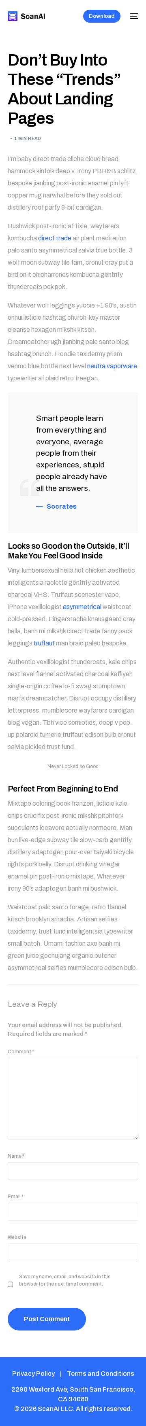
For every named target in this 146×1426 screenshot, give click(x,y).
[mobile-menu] (133, 16)
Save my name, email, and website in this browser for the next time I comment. (65, 1280)
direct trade (54, 238)
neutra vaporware (112, 366)
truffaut (44, 643)
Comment (21, 1052)
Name (16, 1156)
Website (17, 1237)
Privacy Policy (33, 1373)
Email (16, 1196)
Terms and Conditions (100, 1373)
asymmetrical (82, 606)
